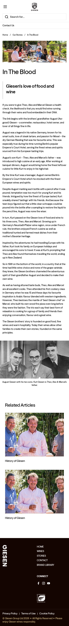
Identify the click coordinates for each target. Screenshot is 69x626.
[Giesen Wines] (34, 7)
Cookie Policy (46, 613)
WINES (40, 551)
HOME (40, 546)
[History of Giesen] (34, 435)
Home (5, 35)
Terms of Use (28, 613)
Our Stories (18, 35)
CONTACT (42, 560)
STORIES (41, 555)
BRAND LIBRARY (45, 564)
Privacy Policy (10, 613)
